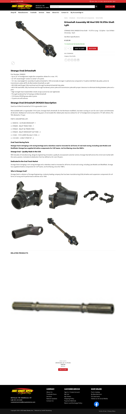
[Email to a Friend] (72, 60)
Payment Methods (70, 401)
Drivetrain (72, 18)
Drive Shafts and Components (85, 18)
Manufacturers (23, 12)
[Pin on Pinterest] (75, 60)
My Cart (66, 394)
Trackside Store (51, 394)
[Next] (17, 62)
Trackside (33, 12)
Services (41, 12)
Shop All (13, 12)
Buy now (92, 48)
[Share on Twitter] (69, 60)
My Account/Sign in (77, 12)
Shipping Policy (69, 399)
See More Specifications (72, 37)
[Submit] (96, 6)
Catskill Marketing (46, 410)
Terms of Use (102, 411)
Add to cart (79, 48)
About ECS (55, 12)
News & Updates (51, 399)
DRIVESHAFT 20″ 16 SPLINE (63, 363)
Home (66, 18)
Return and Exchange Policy (73, 403)
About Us (49, 392)
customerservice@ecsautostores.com (23, 402)
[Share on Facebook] (65, 60)
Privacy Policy (111, 411)
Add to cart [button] (63, 369)
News (48, 12)
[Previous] (11, 376)
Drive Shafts (99, 18)
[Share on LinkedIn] (78, 60)
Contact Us (64, 12)
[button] (13, 63)
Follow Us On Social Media (99, 399)
